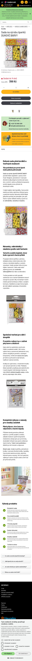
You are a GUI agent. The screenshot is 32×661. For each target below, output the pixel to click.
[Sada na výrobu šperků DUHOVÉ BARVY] (16, 53)
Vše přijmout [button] (8, 653)
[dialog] (16, 640)
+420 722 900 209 (8, 5)
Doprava (3, 603)
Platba (3, 605)
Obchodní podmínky (6, 609)
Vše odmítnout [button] (23, 653)
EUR (30, 2)
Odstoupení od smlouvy (7, 611)
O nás (2, 588)
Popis (3, 149)
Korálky (3, 28)
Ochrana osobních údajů (7, 592)
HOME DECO (9, 26)
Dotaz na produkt (16, 98)
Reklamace (4, 607)
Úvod (2, 26)
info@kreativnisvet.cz (25, 5)
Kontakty (3, 590)
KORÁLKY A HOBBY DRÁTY (21, 26)
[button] (16, 658)
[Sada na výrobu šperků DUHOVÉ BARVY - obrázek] (12, 111)
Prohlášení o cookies (6, 594)
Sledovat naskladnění (16, 103)
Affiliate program (5, 596)
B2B (2, 613)
